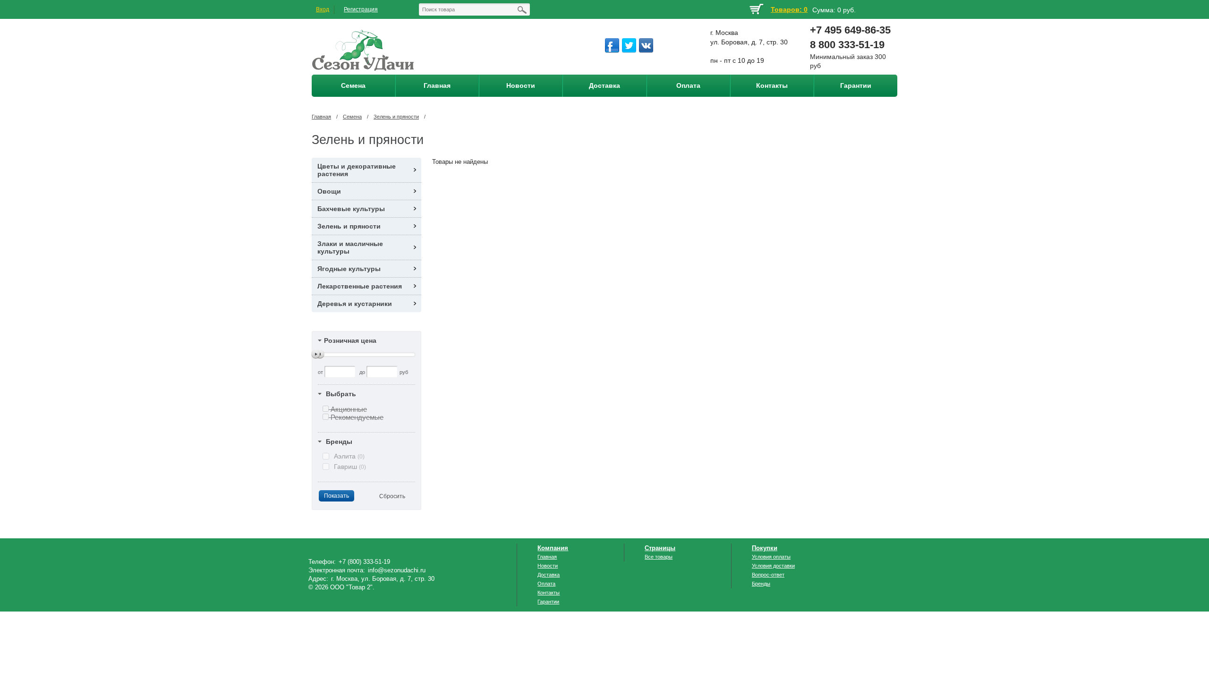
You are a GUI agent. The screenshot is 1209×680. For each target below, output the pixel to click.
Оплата (546, 583)
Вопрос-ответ (768, 575)
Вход (322, 9)
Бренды (339, 441)
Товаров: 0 (789, 9)
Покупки (764, 548)
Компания (552, 548)
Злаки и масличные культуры (350, 247)
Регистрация (361, 9)
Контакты (548, 592)
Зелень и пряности (396, 116)
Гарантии (548, 601)
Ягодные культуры (349, 268)
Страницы (660, 548)
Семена (352, 116)
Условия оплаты (771, 557)
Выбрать (341, 394)
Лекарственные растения (359, 286)
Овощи (329, 191)
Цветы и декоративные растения (356, 170)
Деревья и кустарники (354, 303)
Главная (321, 116)
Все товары (659, 557)
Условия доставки (773, 566)
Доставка (548, 575)
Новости (547, 566)
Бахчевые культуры (351, 208)
